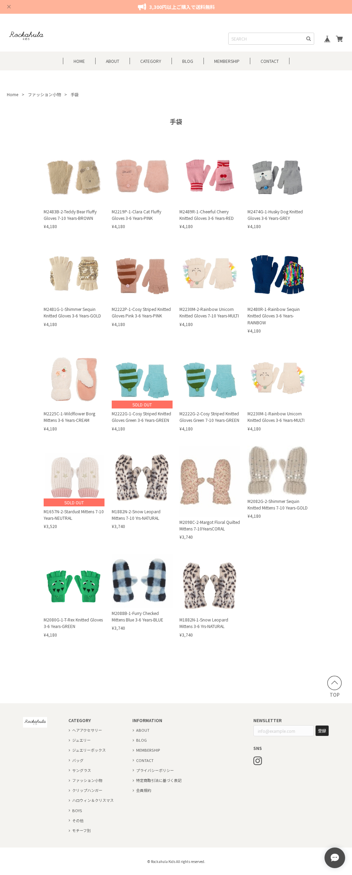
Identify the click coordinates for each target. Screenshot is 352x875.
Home (12, 94)
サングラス (81, 770)
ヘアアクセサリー (87, 730)
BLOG (187, 61)
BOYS (77, 810)
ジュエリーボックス (89, 750)
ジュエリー (81, 740)
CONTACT (270, 61)
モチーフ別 (81, 830)
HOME (79, 61)
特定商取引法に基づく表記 (159, 780)
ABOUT (112, 61)
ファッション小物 (44, 94)
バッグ (78, 760)
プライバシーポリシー (155, 770)
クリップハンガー (87, 790)
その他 (78, 820)
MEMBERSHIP (148, 750)
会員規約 (143, 790)
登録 (322, 730)
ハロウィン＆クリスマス (93, 800)
